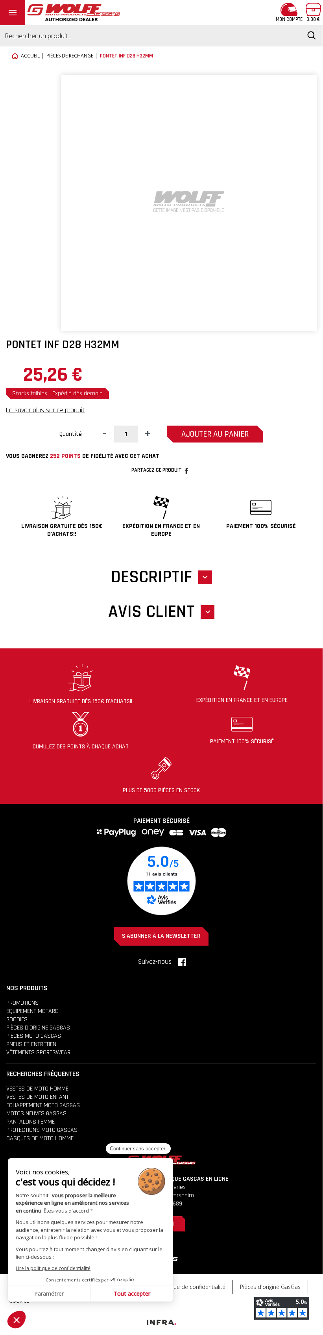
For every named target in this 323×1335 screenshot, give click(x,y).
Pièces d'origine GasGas (270, 1287)
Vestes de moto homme (37, 1089)
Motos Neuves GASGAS (36, 1113)
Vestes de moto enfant (37, 1097)
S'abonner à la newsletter (161, 936)
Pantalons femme (30, 1122)
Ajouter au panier (215, 434)
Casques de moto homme (40, 1138)
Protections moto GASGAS (42, 1130)
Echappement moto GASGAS (43, 1105)
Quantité (70, 434)
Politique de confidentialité (191, 1287)
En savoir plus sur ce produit (45, 410)
